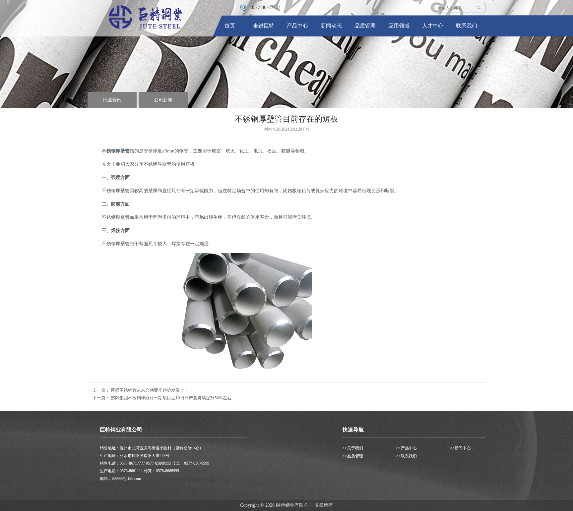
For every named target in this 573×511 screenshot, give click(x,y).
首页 (229, 25)
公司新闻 (163, 99)
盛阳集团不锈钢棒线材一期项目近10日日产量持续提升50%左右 (171, 397)
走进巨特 (263, 25)
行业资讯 (112, 99)
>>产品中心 (406, 448)
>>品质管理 (353, 456)
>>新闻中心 (460, 448)
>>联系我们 (406, 456)
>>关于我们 (353, 448)
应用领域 (399, 25)
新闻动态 (331, 25)
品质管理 (365, 25)
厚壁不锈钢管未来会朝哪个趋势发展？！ (149, 390)
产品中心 (297, 25)
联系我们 (466, 25)
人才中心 (432, 25)
